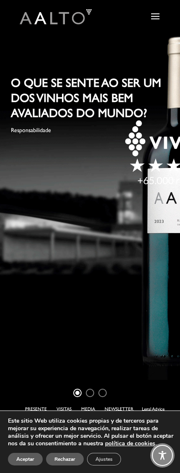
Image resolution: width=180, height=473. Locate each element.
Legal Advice (153, 409)
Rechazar (64, 459)
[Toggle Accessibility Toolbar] (162, 455)
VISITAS (64, 409)
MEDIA (88, 409)
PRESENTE (36, 409)
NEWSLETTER (119, 409)
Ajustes (104, 459)
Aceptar (25, 459)
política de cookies (130, 443)
